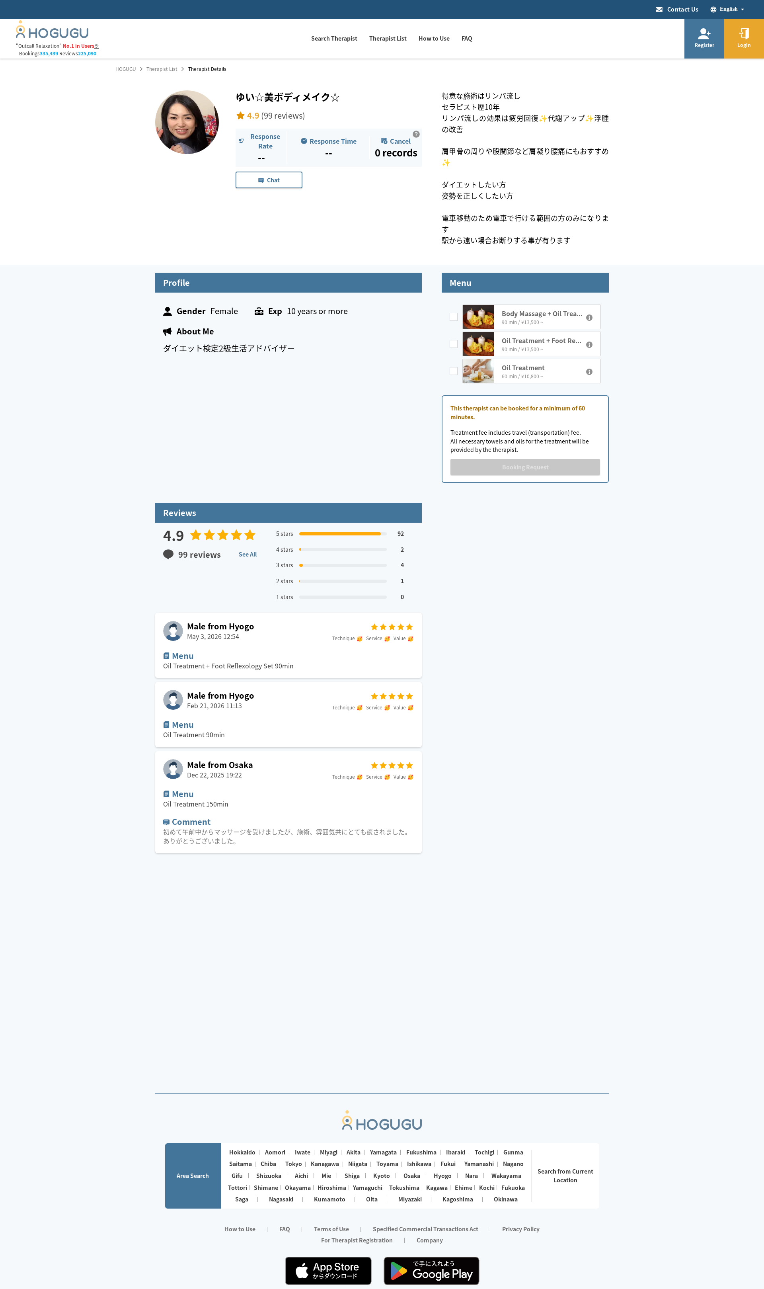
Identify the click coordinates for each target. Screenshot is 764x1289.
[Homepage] (52, 35)
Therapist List (161, 68)
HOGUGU (125, 68)
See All (248, 554)
